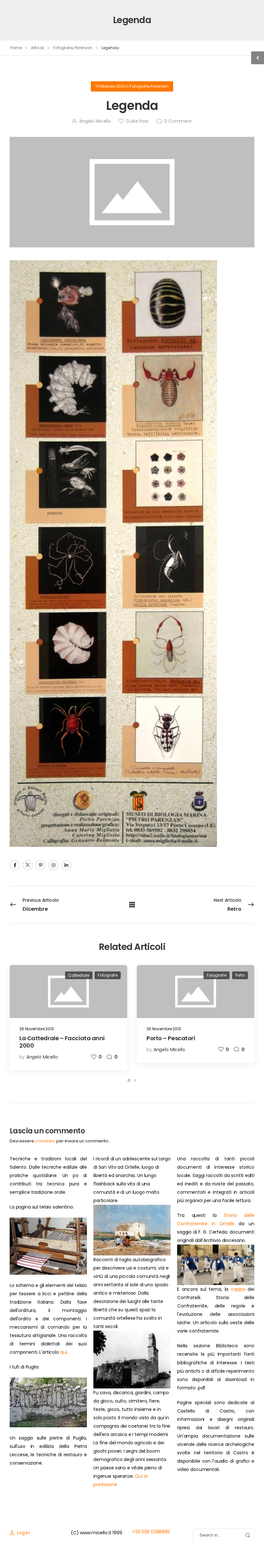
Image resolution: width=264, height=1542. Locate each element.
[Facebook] (15, 865)
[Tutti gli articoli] (132, 904)
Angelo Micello (95, 121)
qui (63, 1352)
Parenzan (83, 47)
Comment (178, 121)
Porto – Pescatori (170, 1038)
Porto (240, 975)
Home (16, 47)
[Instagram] (53, 865)
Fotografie (63, 47)
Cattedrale (78, 975)
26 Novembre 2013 (36, 1029)
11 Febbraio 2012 (110, 86)
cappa (238, 1289)
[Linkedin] (66, 865)
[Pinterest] (40, 865)
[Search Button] (247, 1535)
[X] (28, 865)
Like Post (137, 121)
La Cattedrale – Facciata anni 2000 (62, 1042)
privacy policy (229, 1523)
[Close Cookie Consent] (252, 1522)
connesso (45, 1141)
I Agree (102, 1523)
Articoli (37, 47)
